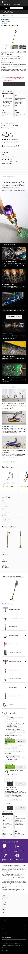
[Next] (27, 47)
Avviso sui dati (4, 947)
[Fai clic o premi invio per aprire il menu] (2, 8)
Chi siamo (4, 929)
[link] (10, 146)
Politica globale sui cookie (6, 943)
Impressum (4, 941)
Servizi (3, 925)
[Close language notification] (25, 3)
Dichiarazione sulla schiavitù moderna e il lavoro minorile (11, 945)
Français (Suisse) (17, 4)
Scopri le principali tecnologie (14, 316)
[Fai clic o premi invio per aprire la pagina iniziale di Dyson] (6, 8)
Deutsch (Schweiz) (7, 4)
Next (25, 481)
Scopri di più (21, 741)
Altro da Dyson (5, 933)
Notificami (10, 784)
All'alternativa (14, 84)
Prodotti (4, 921)
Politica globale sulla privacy (11, 941)
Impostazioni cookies (15, 943)
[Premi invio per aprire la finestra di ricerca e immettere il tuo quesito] (16, 8)
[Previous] (1, 47)
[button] (14, 369)
